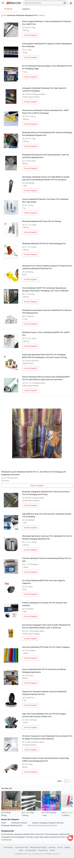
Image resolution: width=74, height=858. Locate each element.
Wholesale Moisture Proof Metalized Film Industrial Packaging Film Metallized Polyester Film (47, 133)
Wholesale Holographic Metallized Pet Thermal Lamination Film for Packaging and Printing (45, 493)
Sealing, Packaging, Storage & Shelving (47, 822)
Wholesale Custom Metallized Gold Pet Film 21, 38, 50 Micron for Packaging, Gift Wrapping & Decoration (33, 473)
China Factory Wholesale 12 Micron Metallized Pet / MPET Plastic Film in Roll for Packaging (45, 111)
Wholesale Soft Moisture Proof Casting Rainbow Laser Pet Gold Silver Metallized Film (45, 156)
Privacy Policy (43, 850)
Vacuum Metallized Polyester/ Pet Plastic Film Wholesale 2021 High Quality (45, 200)
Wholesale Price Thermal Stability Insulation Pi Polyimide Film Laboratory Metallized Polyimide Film (47, 267)
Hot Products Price (21, 847)
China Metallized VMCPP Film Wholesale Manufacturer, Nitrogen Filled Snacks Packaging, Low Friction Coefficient (45, 289)
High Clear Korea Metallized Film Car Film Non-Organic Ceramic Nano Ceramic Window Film (44, 715)
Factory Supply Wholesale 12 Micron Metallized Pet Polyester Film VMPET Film (46, 22)
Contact (52, 850)
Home (3, 822)
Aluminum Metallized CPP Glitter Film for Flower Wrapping (45, 647)
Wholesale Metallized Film (11, 825)
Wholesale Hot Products (38, 847)
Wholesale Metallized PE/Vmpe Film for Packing (41, 221)
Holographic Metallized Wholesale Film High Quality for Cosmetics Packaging (44, 89)
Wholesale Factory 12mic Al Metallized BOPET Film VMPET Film (46, 333)
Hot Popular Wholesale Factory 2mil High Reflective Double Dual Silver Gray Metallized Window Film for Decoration (45, 178)
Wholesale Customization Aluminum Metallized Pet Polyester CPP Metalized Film (47, 311)
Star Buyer (52, 847)
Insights (67, 847)
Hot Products (8, 847)
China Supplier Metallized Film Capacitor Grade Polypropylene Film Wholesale (47, 45)
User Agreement (30, 850)
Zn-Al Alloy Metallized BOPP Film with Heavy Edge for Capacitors (43, 581)
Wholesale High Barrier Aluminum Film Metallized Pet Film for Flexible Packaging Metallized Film (47, 537)
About (21, 850)
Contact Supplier (30, 35)
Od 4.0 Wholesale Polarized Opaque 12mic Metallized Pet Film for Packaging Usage (47, 67)
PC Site (60, 847)
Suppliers (26, 9)
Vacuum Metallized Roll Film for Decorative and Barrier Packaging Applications (44, 670)
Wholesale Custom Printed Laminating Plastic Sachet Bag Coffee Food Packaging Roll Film (45, 759)
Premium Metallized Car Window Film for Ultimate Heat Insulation (44, 604)
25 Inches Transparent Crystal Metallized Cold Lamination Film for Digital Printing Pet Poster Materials (47, 737)
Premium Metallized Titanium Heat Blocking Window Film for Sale (46, 559)
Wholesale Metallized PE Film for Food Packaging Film (44, 243)
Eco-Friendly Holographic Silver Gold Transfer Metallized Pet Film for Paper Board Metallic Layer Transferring (46, 626)
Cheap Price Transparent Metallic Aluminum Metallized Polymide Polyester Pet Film (44, 692)
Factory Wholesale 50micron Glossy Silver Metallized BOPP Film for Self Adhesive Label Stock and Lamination (46, 378)
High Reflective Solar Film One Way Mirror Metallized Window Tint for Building (46, 515)
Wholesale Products (19, 822)
